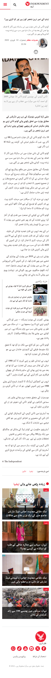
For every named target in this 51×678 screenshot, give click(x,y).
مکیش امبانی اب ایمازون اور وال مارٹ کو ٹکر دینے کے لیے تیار (20, 299)
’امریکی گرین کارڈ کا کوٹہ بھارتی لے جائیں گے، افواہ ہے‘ (19, 288)
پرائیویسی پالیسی (19, 656)
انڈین (24, 471)
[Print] (36, 52)
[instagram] (31, 648)
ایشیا (31, 471)
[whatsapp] (13, 648)
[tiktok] (19, 648)
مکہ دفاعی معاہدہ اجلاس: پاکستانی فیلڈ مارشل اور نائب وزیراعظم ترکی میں (26, 580)
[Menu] (5, 4)
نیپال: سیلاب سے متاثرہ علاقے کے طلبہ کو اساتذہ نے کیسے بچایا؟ (27, 547)
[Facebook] (43, 648)
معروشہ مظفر (32, 40)
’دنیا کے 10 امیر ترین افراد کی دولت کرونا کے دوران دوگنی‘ (19, 310)
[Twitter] (37, 648)
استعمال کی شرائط (39, 656)
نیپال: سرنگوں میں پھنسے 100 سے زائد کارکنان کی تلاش (27, 613)
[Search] (14, 4)
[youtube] (25, 648)
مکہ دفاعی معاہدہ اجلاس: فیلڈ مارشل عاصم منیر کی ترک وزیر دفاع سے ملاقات (26, 513)
